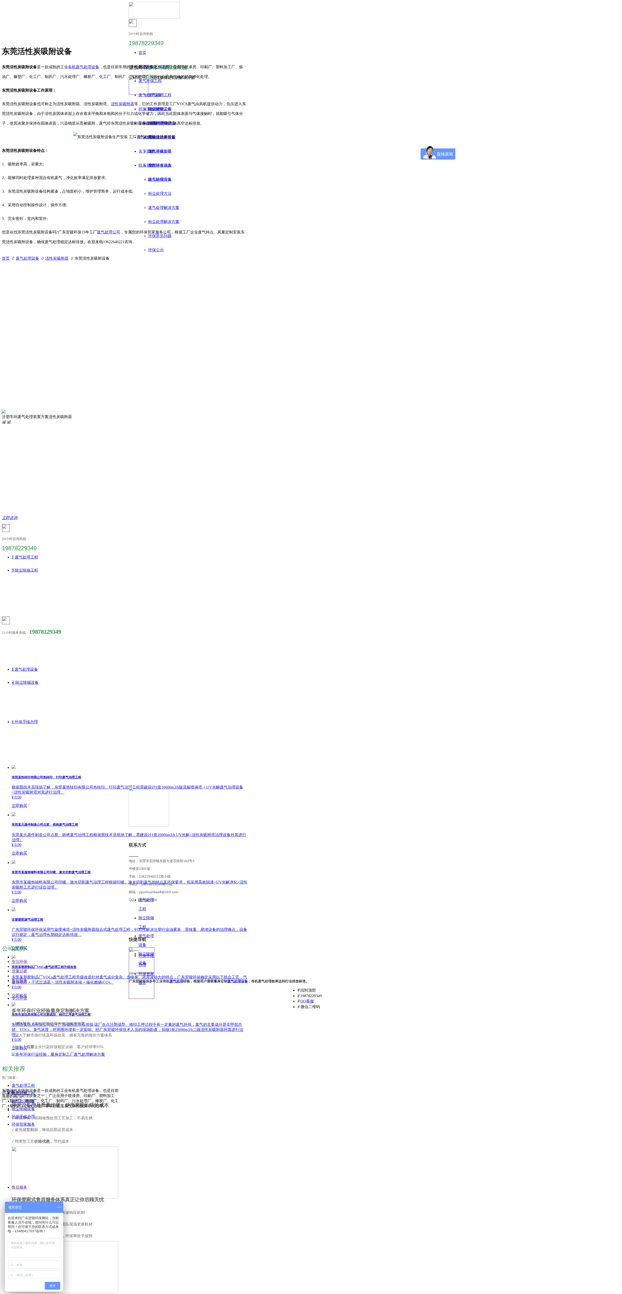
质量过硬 (19, 971)
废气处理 (176, 981)
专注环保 (19, 962)
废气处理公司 (108, 232)
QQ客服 (307, 1001)
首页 (6, 258)
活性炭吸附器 (122, 104)
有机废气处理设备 (83, 67)
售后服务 (19, 980)
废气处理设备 (27, 258)
